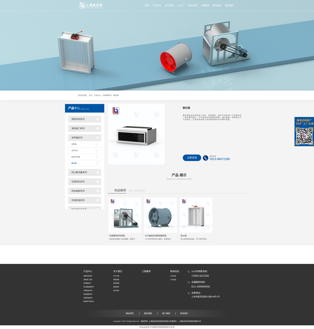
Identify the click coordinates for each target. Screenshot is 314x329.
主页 (90, 95)
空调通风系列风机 (117, 236)
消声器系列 (107, 95)
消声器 (74, 144)
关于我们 (117, 271)
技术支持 (116, 290)
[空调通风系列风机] (124, 215)
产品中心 (157, 5)
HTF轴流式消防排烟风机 (155, 236)
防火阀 (184, 236)
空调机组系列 (78, 200)
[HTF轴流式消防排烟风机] (160, 215)
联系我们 (116, 287)
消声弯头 (74, 150)
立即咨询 (192, 157)
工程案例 (146, 271)
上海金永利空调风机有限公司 (190, 321)
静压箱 (74, 163)
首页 (147, 5)
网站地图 (116, 283)
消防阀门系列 (78, 128)
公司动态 (173, 280)
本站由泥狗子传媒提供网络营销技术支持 (157, 327)
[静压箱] (157, 45)
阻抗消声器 (75, 157)
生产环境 (116, 276)
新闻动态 (174, 271)
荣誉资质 (116, 280)
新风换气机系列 (88, 301)
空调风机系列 (78, 181)
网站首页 (130, 313)
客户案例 (166, 313)
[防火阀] (196, 215)
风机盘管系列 (78, 191)
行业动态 (173, 276)
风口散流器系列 (79, 172)
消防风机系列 (78, 119)
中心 (78, 108)
